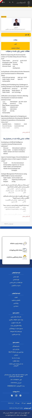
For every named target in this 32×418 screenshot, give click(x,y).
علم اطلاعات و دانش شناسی (16, 283)
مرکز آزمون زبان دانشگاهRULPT (16, 352)
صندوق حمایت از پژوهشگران (16, 329)
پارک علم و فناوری (16, 334)
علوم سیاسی (16, 277)
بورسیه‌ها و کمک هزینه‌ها (16, 331)
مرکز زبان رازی (16, 349)
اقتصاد (16, 297)
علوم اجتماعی (16, 280)
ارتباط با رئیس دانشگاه (16, 243)
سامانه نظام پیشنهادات (15, 250)
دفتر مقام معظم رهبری (16, 317)
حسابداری (16, 306)
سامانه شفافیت (16, 361)
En (4, 2)
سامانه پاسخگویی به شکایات (14, 257)
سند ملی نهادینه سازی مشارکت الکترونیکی (16, 365)
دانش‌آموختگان (16, 346)
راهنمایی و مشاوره (16, 300)
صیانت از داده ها (16, 358)
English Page (3, 16)
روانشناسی (16, 303)
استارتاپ (16, 355)
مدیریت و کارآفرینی (16, 285)
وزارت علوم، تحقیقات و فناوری (16, 320)
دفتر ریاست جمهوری (16, 323)
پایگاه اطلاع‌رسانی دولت (16, 326)
